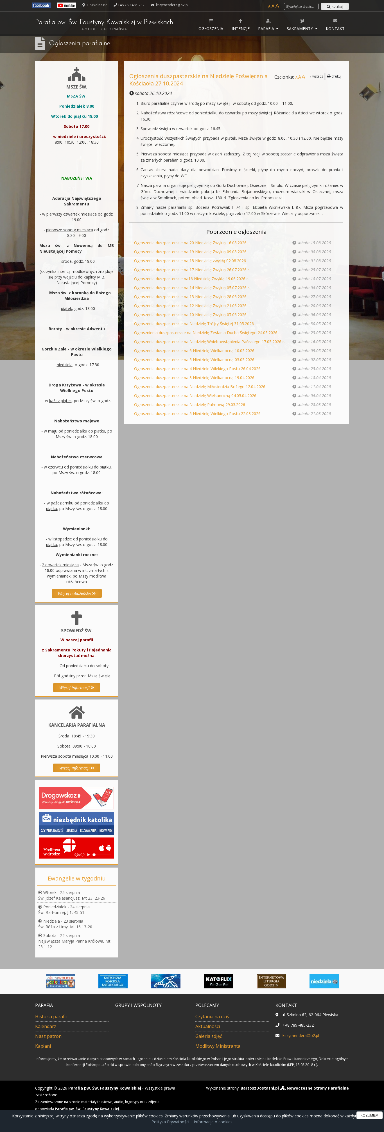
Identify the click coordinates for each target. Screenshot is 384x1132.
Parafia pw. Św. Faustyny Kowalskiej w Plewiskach (104, 25)
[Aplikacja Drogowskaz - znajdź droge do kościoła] (76, 797)
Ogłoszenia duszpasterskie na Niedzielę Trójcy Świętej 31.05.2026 (194, 323)
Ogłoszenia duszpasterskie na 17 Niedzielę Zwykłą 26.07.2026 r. (192, 269)
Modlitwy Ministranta (217, 1046)
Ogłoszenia (210, 28)
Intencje (241, 28)
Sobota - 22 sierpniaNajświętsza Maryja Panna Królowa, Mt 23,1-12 (74, 941)
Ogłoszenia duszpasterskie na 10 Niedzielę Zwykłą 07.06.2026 (190, 314)
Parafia (266, 28)
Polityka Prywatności (170, 1121)
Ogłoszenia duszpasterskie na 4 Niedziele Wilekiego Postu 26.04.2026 (197, 368)
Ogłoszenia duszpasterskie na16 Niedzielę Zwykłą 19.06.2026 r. (191, 278)
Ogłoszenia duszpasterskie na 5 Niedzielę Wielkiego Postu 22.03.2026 (197, 413)
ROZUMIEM (369, 1115)
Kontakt (335, 28)
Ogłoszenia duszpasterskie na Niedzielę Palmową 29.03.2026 (189, 404)
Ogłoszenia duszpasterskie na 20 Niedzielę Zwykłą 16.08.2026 (190, 242)
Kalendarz (45, 1026)
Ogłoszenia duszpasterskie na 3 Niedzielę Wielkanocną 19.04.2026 (194, 377)
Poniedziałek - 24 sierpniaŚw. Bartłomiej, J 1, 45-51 (64, 909)
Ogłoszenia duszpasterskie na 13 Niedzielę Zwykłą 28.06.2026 (190, 296)
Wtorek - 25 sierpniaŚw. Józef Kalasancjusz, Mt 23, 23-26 (71, 895)
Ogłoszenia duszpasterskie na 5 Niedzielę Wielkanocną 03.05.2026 (194, 359)
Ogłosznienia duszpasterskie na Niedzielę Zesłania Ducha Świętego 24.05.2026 (205, 332)
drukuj (336, 76)
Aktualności (207, 1026)
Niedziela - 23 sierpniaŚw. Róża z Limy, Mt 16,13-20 (65, 923)
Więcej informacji (75, 687)
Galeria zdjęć (208, 1036)
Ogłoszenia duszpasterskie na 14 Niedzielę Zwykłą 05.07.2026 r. (192, 287)
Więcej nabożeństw (75, 593)
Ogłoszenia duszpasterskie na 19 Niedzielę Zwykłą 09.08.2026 (190, 251)
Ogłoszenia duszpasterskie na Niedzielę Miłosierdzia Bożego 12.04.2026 (199, 386)
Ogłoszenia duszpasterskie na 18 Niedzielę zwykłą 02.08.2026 (190, 260)
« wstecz (316, 76)
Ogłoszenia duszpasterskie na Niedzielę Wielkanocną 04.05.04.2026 (195, 395)
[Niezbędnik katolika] (76, 823)
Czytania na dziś (212, 1016)
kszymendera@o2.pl (172, 5)
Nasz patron (48, 1036)
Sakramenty (300, 28)
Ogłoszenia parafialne (79, 43)
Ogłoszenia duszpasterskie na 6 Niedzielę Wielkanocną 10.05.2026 (194, 350)
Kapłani (43, 1046)
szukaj (337, 6)
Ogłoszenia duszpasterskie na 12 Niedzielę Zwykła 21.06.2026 (190, 305)
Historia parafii (51, 1016)
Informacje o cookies (213, 1121)
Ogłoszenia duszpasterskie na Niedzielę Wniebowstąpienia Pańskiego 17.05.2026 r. (209, 341)
